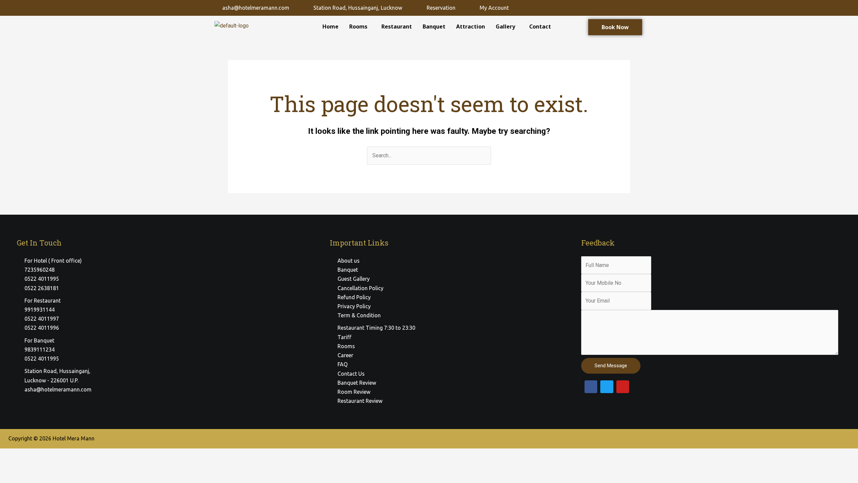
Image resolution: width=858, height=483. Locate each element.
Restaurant (396, 26)
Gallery (505, 26)
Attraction (470, 26)
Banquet (434, 26)
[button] (360, 26)
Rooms (358, 26)
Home (330, 26)
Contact (540, 26)
